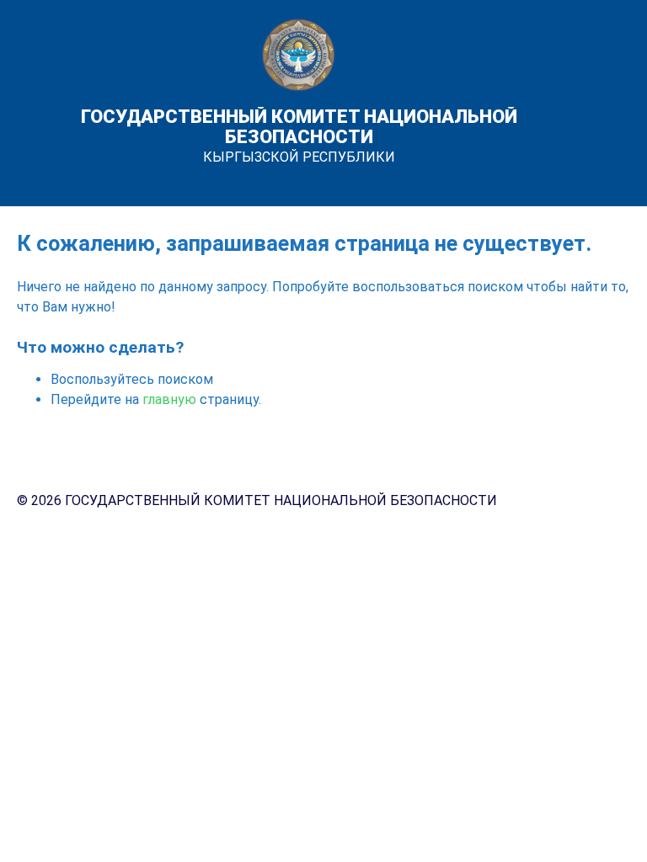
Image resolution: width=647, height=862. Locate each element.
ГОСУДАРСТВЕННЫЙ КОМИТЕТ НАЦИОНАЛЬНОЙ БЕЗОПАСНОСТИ (299, 126)
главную (169, 399)
